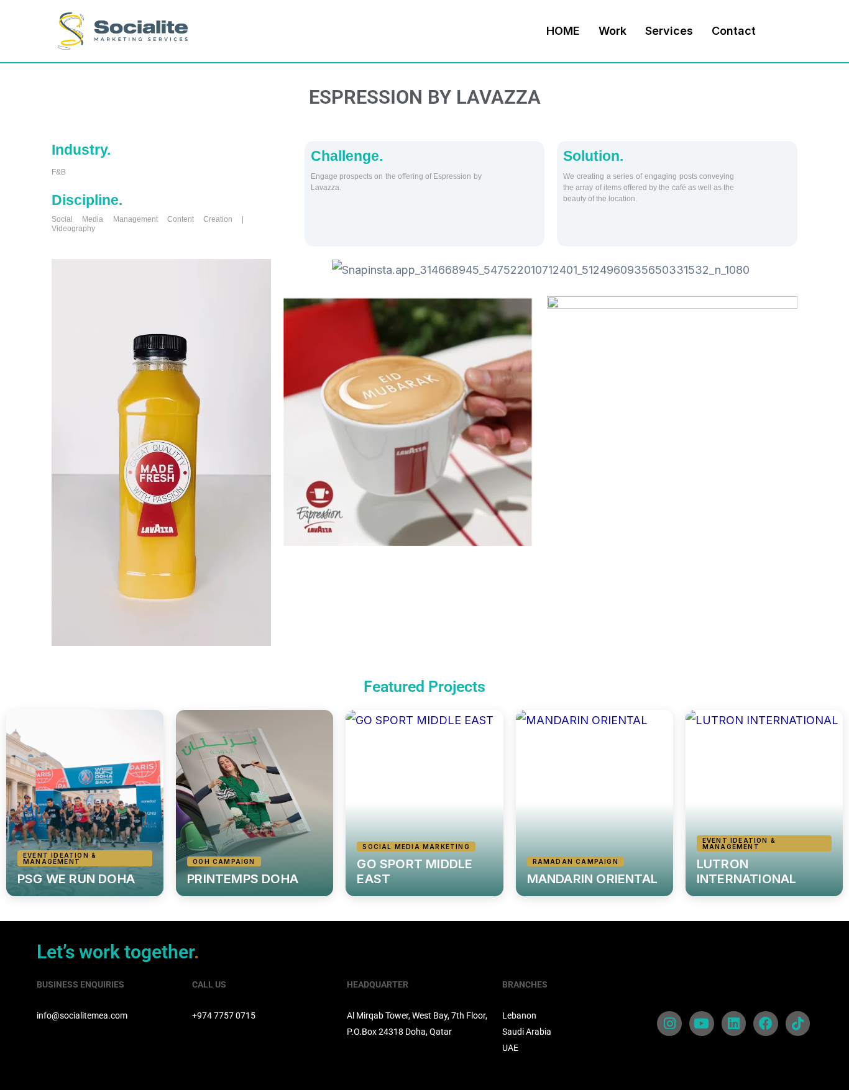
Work (612, 30)
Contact (734, 30)
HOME (563, 30)
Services (669, 30)
